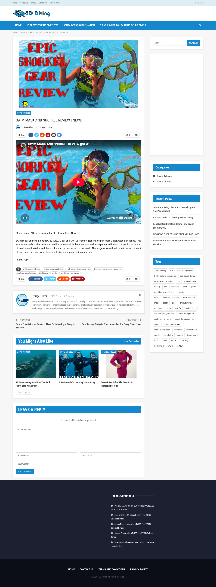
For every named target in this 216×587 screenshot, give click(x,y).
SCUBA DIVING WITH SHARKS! (79, 25)
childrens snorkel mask (31, 269)
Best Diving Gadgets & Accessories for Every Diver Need (111, 324)
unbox (173, 340)
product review (186, 303)
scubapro (178, 330)
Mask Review (43, 273)
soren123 (118, 542)
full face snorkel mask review (53, 269)
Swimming (191, 335)
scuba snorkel (191, 330)
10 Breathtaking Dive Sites (42, 25)
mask (156, 303)
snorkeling (168, 335)
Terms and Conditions (38, 3)
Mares (176, 297)
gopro (193, 287)
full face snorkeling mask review (79, 269)
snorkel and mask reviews (70, 273)
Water (170, 346)
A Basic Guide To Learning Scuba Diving (123, 25)
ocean (165, 303)
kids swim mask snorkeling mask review (108, 269)
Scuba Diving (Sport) (186, 314)
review (168, 308)
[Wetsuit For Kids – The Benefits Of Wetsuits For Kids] (121, 364)
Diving (157, 287)
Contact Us (23, 3)
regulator (158, 308)
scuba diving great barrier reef (167, 324)
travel (164, 340)
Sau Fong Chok (120, 515)
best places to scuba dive (165, 276)
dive (178, 281)
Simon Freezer (120, 524)
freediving (175, 287)
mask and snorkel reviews (26, 273)
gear (185, 287)
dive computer (190, 281)
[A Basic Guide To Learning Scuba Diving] (79, 364)
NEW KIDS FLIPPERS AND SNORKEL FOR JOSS (176, 234)
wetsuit (180, 346)
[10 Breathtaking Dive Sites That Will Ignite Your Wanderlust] (36, 364)
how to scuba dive (162, 297)
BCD (171, 271)
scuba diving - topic (162, 319)
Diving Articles (23, 113)
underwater (159, 346)
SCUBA (178, 308)
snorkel (54, 273)
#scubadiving (160, 271)
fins (165, 287)
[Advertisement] (176, 104)
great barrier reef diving (164, 292)
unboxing (184, 340)
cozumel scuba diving (163, 281)
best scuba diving (187, 276)
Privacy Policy (54, 3)
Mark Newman (189, 297)
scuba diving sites (162, 330)
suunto (180, 335)
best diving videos (185, 271)
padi (174, 303)
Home (15, 3)
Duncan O (118, 533)
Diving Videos (164, 181)
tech (156, 340)
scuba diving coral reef (184, 319)
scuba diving (190, 308)
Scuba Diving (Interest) (164, 314)
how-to (181, 292)
